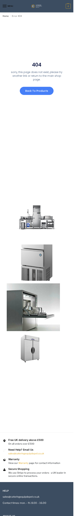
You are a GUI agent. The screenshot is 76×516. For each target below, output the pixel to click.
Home (6, 16)
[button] (68, 6)
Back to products (36, 91)
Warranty (23, 463)
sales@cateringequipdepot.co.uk (26, 453)
